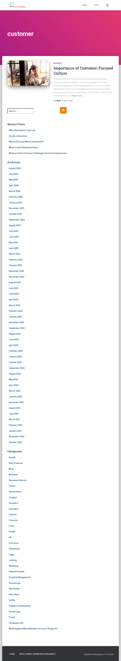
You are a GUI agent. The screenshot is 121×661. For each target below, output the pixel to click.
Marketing (14, 566)
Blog (96, 5)
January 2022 (15, 396)
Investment (14, 549)
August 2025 (15, 225)
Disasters (13, 503)
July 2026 (13, 174)
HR (10, 537)
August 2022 (15, 374)
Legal (11, 554)
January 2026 (15, 202)
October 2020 (15, 442)
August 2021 (15, 408)
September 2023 (17, 328)
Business (58, 63)
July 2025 (13, 231)
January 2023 (15, 356)
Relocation (14, 594)
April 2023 (14, 345)
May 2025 (13, 242)
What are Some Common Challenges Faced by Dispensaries (38, 153)
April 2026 (14, 185)
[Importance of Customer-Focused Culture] (28, 74)
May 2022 (13, 379)
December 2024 (16, 271)
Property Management (19, 577)
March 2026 (14, 191)
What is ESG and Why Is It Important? (26, 141)
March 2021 (14, 419)
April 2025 (14, 248)
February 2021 (16, 425)
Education (14, 509)
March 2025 (14, 254)
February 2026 (16, 197)
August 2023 (15, 334)
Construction (15, 492)
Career (12, 486)
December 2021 (16, 402)
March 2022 (14, 391)
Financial (13, 520)
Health (12, 531)
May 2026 (13, 179)
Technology (14, 611)
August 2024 (15, 282)
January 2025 (15, 265)
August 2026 (15, 168)
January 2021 (15, 431)
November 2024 (16, 277)
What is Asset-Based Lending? (23, 147)
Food (11, 526)
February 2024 (16, 311)
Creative (13, 497)
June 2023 (14, 339)
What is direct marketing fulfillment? (37, 654)
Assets (12, 457)
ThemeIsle (109, 654)
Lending (13, 560)
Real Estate (14, 589)
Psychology (14, 583)
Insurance (14, 543)
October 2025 (15, 214)
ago (67, 100)
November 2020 (16, 436)
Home (84, 5)
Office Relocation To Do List (22, 130)
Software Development (20, 606)
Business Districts (17, 480)
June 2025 (14, 237)
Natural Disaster (16, 571)
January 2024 (15, 317)
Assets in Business (18, 136)
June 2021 (14, 414)
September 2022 (17, 368)
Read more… (77, 95)
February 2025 (16, 259)
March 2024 (14, 305)
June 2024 (14, 294)
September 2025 (17, 220)
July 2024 (13, 288)
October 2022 (15, 362)
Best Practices (16, 463)
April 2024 (14, 299)
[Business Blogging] (16, 5)
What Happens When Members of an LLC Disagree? (33, 628)
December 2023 (16, 322)
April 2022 (14, 385)
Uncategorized (16, 623)
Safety (12, 600)
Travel (12, 617)
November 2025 (16, 208)
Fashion (13, 514)
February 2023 (16, 351)
